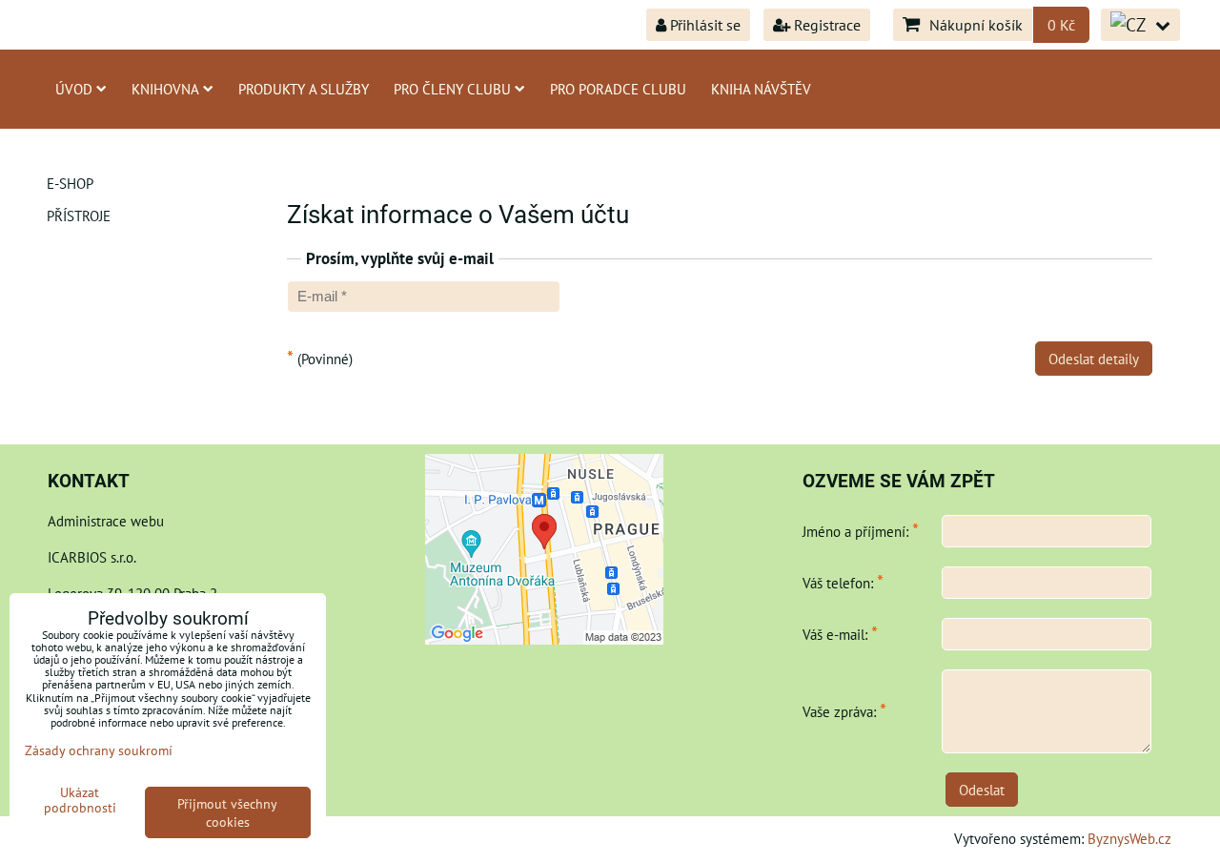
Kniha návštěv (761, 88)
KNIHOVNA (165, 88)
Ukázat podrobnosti (80, 800)
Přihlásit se (703, 24)
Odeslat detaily (1093, 358)
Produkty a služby (303, 88)
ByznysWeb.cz (1129, 838)
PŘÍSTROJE (79, 215)
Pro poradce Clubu (618, 88)
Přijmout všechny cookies (227, 812)
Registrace (825, 24)
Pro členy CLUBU (452, 88)
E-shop (70, 183)
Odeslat (982, 789)
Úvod (73, 88)
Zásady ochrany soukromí (99, 750)
